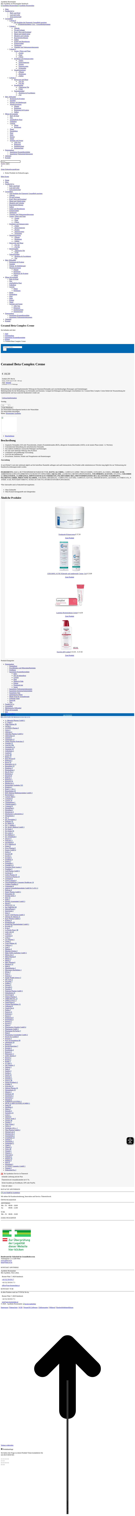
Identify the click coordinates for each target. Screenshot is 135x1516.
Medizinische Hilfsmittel (13, 708)
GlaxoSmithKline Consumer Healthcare (19, 882)
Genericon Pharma (12, 877)
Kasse (17, 169)
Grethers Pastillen (11, 884)
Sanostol (8, 1078)
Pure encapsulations (12, 1040)
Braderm (8, 787)
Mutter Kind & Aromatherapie (19, 696)
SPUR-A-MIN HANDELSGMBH (17, 1103)
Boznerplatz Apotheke (13, 413)
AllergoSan (10, 736)
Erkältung (12, 670)
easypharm (9, 842)
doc (7, 818)
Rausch (8, 1044)
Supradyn (9, 1113)
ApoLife (9, 745)
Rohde (8, 1061)
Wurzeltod (9, 1164)
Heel (7, 898)
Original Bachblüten (13, 1004)
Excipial (8, 858)
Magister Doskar (11, 951)
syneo (7, 1115)
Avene (8, 755)
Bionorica (9, 781)
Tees (10, 702)
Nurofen (8, 989)
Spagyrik (12, 700)
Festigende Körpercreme (67, 534)
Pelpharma (9, 1018)
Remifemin (9, 1050)
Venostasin (9, 1141)
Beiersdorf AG (10, 764)
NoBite (8, 983)
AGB (20, 1307)
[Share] (4, 1462)
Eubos (8, 852)
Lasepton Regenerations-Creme (67, 613)
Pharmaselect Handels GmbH (15, 1027)
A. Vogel (8, 722)
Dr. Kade (8, 829)
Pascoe (8, 1016)
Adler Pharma (10, 724)
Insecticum (9, 911)
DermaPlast (9, 808)
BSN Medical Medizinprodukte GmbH (18, 793)
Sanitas (8, 1073)
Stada (8, 1105)
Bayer (8, 762)
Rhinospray (9, 1054)
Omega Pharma (11, 997)
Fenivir (8, 861)
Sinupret (8, 1099)
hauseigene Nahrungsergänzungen (20, 689)
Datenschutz (13, 1307)
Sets (6, 712)
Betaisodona (10, 770)
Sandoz (8, 1071)
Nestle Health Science (13, 978)
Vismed (8, 1151)
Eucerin (8, 854)
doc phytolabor (10, 819)
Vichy (8, 1149)
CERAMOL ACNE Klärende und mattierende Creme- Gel (67, 574)
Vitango (8, 1153)
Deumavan (9, 812)
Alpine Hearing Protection (14, 741)
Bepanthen (9, 766)
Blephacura (9, 783)
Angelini (9, 743)
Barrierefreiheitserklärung (64, 1307)
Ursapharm (10, 1138)
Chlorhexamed (10, 804)
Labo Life (9, 932)
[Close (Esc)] (2, 1462)
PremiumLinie (18, 685)
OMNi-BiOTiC (11, 998)
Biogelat (8, 776)
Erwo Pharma (10, 848)
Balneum (8, 760)
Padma (8, 1010)
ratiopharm (9, 1042)
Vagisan (8, 1139)
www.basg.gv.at (6, 1260)
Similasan (9, 1094)
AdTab (8, 726)
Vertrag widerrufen (7, 1445)
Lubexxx (8, 945)
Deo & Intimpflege (20, 676)
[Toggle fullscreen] (6, 1462)
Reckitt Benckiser (11, 1046)
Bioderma (9, 774)
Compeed (9, 806)
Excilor (8, 856)
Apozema (9, 749)
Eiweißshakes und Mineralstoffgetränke (22, 668)
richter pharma (10, 1056)
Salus (7, 1069)
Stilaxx (8, 1109)
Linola (8, 941)
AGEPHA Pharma (12, 728)
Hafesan (8, 890)
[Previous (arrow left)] (2, 1464)
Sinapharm (9, 1096)
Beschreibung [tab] (9, 436)
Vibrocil (8, 1147)
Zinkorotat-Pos (10, 1170)
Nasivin (8, 976)
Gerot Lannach (10, 880)
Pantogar (8, 1014)
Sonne (16, 687)
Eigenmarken (9, 664)
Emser (8, 846)
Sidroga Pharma (11, 1088)
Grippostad (9, 886)
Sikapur (8, 1092)
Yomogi (8, 1168)
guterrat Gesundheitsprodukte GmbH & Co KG (21, 888)
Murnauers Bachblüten (13, 970)
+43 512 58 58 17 (8, 1279)
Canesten (8, 798)
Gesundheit (9, 706)
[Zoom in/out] (8, 1462)
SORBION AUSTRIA (13, 1101)
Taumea (8, 1122)
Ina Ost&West (11, 907)
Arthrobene (9, 751)
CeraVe (8, 800)
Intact (7, 913)
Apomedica (10, 747)
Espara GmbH (10, 850)
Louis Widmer (11, 943)
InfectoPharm (10, 909)
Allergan (8, 732)
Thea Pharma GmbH (12, 1130)
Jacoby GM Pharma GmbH (15, 915)
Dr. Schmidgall (10, 837)
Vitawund (9, 1155)
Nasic (7, 974)
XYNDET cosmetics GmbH (15, 1166)
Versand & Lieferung (30, 1307)
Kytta (7, 928)
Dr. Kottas (9, 831)
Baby (15, 674)
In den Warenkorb (7, 407)
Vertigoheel (9, 1143)
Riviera (8, 1059)
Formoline (9, 863)
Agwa (7, 730)
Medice (8, 958)
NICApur (9, 979)
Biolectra (8, 779)
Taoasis (8, 1120)
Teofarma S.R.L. (11, 1128)
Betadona (9, 768)
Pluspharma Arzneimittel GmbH (16, 1035)
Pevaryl (8, 1023)
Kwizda (8, 926)
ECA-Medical (10, 844)
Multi (7, 966)
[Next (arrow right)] (4, 1464)
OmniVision (9, 1002)
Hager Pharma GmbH (13, 892)
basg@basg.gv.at (6, 1262)
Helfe (7, 899)
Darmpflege (13, 666)
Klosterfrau (10, 922)
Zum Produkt (69, 538)
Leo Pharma (9, 939)
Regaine (8, 1048)
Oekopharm (10, 993)
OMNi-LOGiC (10, 1000)
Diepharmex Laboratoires (14, 814)
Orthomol (9, 1006)
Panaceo (8, 1012)
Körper (16, 683)
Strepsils (8, 1111)
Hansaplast (9, 894)
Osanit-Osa (9, 1008)
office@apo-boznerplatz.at (11, 1285)
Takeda (8, 1117)
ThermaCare (10, 1132)
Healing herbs (10, 896)
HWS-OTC (10, 905)
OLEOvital (9, 995)
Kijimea (8, 920)
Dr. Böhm (9, 823)
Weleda (8, 1158)
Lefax (7, 938)
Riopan (8, 1058)
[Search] (5, 349)
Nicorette (8, 981)
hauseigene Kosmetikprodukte (19, 672)
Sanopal (8, 1077)
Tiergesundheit (10, 714)
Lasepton (8, 936)
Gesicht (16, 677)
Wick (7, 1162)
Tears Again (9, 1124)
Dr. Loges (9, 833)
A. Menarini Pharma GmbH (15, 720)
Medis (7, 960)
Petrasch (8, 1021)
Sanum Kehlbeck (11, 1082)
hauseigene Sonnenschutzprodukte (20, 691)
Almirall (8, 738)
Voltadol (8, 1157)
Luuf (7, 947)
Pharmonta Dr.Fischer (13, 1031)
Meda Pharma (10, 957)
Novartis (8, 987)
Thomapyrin (10, 1134)
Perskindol (9, 1019)
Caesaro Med (10, 797)
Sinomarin (9, 1098)
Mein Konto (5, 176)
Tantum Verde (10, 1118)
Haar (15, 679)
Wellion (8, 1160)
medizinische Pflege (16, 695)
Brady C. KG (10, 789)
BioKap (8, 778)
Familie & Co (9, 704)
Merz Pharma (10, 962)
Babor (8, 757)
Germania (9, 878)
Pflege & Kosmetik (11, 710)
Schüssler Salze (14, 698)
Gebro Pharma (11, 875)
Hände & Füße (18, 681)
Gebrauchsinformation (9, 398)
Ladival (8, 934)
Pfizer (7, 1025)
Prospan (8, 1038)
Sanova (8, 1080)
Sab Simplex (10, 1065)
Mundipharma (10, 968)
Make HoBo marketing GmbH (16, 953)
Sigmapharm (10, 1090)
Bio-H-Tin (9, 772)
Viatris (8, 1145)
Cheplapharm (10, 802)
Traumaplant (10, 1136)
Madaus (8, 949)
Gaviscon (9, 873)
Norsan (8, 985)
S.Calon (8, 1063)
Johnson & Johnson (12, 917)
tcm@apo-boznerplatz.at (10, 1302)
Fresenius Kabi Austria (13, 867)
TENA (8, 1126)
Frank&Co (9, 865)
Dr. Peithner (9, 835)
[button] (19, 409)
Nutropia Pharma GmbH (14, 991)
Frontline (8, 869)
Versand (8, 382)
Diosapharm (9, 816)
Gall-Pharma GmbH (12, 871)
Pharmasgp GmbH (12, 1029)
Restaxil (8, 1052)
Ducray (8, 838)
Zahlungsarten (43, 1307)
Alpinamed (10, 739)
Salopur (8, 1067)
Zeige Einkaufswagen (8, 169)
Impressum (4, 1307)
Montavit (9, 964)
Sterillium (9, 1107)
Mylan (8, 972)
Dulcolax (8, 840)
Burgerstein (9, 795)
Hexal (7, 903)
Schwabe (9, 1086)
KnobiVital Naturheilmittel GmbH (17, 924)
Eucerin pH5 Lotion (64, 652)
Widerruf (52, 1307)
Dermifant (9, 810)
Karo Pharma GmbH (12, 918)
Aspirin (8, 753)
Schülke (8, 1084)
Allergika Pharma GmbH (14, 734)
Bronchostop (10, 791)
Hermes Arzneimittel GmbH (15, 901)
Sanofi (8, 1075)
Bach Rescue (10, 758)
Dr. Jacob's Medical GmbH (14, 827)
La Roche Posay (11, 930)
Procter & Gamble (11, 1037)
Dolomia (9, 821)
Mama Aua (9, 955)
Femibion (9, 859)
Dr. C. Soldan (10, 825)
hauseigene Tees (14, 693)
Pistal (7, 1033)
